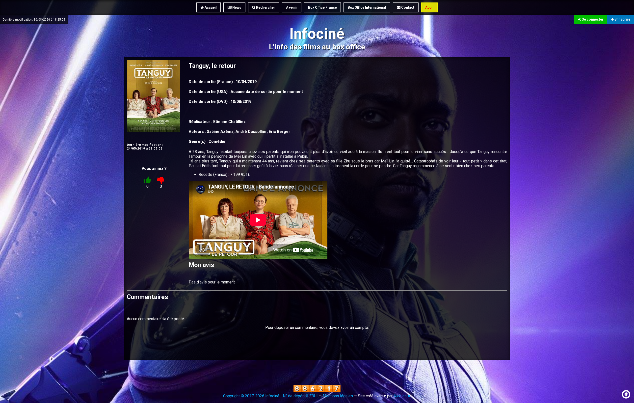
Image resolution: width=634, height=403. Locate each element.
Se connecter (592, 19)
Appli (429, 7)
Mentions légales (338, 396)
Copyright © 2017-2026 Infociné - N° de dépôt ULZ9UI (270, 396)
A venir (291, 7)
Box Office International (367, 7)
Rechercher (265, 7)
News (236, 7)
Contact (407, 7)
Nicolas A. (402, 396)
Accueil (210, 7)
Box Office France (322, 7)
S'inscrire (622, 19)
